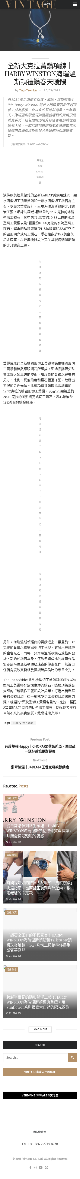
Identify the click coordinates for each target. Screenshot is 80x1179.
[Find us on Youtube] (40, 1167)
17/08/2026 (14, 842)
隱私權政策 (39, 1132)
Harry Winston (23, 722)
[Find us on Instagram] (35, 1167)
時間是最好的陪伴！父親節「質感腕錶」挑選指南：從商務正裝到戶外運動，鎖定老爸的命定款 (39, 887)
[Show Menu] (75, 4)
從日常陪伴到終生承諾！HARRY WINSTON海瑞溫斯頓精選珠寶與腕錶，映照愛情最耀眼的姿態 (39, 830)
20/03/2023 (52, 90)
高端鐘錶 (12, 855)
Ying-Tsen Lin (28, 90)
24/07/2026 (14, 956)
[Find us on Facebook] (30, 1167)
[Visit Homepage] (30, 4)
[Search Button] (72, 1057)
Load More (40, 1029)
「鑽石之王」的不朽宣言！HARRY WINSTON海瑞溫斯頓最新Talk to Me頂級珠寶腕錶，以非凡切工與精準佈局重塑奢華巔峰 (39, 942)
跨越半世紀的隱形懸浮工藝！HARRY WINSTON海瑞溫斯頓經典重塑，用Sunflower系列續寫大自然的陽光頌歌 (37, 1002)
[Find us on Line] (46, 1167)
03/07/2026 (14, 1013)
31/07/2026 (14, 899)
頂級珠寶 (12, 798)
